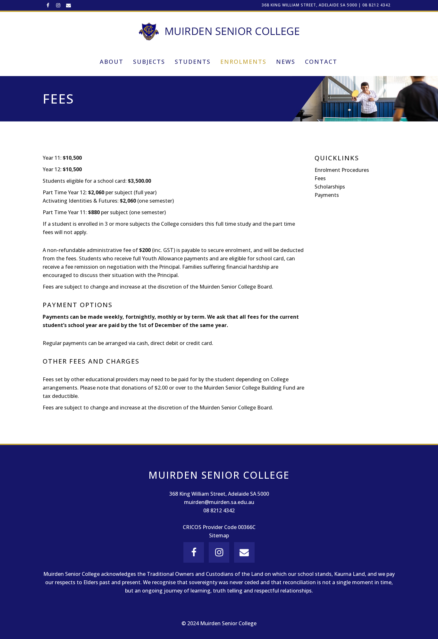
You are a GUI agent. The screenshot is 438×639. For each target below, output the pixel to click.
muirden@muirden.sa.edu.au (219, 502)
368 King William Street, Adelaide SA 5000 (309, 5)
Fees (320, 178)
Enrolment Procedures (342, 169)
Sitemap (219, 535)
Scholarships (330, 186)
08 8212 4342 (376, 5)
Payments (327, 194)
